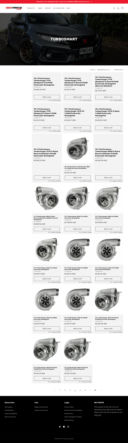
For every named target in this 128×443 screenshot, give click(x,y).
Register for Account (41, 407)
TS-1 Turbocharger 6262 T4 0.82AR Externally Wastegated (106, 217)
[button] (31, 8)
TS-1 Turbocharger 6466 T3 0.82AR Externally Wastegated (76, 268)
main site (97, 415)
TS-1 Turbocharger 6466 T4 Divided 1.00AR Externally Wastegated (76, 368)
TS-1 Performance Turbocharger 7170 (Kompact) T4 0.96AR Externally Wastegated (44, 81)
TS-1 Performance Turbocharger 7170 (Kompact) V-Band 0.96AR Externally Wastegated (76, 81)
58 (95, 390)
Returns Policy (69, 420)
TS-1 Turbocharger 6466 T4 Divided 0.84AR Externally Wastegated (106, 318)
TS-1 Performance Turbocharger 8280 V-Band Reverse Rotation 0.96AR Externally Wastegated (107, 152)
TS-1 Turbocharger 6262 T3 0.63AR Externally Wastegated (76, 217)
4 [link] (75, 390)
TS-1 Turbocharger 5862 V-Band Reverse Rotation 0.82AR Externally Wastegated (46, 218)
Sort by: (93, 70)
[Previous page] (55, 390)
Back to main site (10, 417)
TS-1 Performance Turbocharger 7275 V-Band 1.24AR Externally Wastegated (107, 112)
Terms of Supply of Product (73, 417)
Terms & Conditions (11, 413)
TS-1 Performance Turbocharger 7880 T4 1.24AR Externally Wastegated (77, 167)
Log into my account (41, 410)
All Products (8, 407)
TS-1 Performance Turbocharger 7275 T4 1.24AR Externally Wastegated (74, 112)
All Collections (9, 410)
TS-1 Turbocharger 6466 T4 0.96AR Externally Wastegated (75, 318)
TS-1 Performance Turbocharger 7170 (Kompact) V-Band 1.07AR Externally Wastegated (45, 112)
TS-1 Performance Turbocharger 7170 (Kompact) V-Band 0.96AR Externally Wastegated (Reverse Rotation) (106, 81)
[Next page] (100, 390)
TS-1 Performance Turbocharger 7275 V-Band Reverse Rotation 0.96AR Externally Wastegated (46, 152)
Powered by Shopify (69, 438)
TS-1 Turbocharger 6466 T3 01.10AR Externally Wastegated (107, 268)
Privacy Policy (69, 407)
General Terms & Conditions (73, 410)
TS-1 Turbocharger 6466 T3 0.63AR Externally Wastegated (45, 268)
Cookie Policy (68, 413)
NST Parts (60, 438)
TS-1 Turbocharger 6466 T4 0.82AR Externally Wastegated (45, 318)
